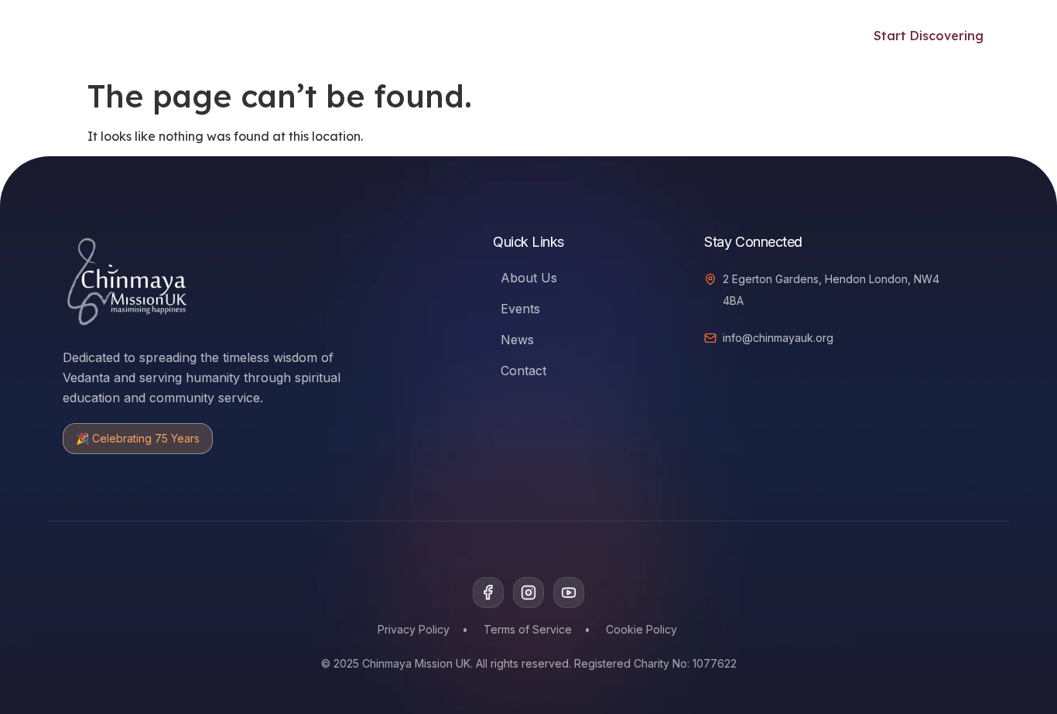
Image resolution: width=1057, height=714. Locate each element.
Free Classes (325, 35)
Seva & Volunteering (510, 35)
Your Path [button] (215, 35)
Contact (523, 370)
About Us (529, 277)
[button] (815, 33)
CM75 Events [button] (633, 35)
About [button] (731, 35)
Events (406, 35)
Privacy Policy (414, 629)
